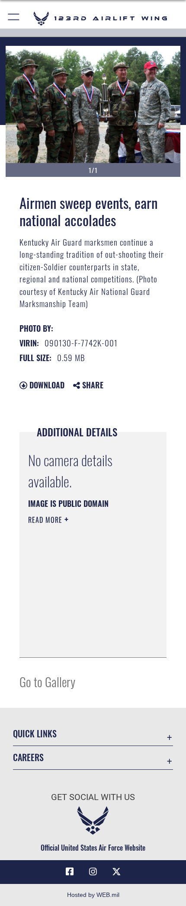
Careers (28, 757)
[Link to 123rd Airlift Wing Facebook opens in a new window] (69, 871)
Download (45, 385)
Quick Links (35, 733)
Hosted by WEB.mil (93, 894)
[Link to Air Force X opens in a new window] (116, 871)
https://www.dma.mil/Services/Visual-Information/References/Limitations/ (80, 629)
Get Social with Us (93, 797)
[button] (14, 18)
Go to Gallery (47, 681)
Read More (46, 520)
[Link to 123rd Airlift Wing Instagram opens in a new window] (93, 871)
